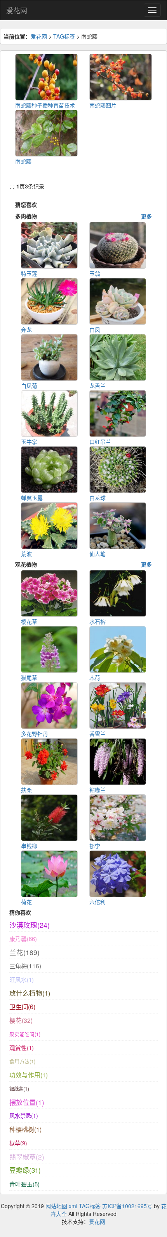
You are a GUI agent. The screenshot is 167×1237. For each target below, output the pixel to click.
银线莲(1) (19, 1088)
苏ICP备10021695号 (127, 1206)
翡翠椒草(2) (26, 1156)
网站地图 (56, 1206)
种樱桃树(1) (25, 1129)
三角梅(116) (25, 965)
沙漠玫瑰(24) (29, 925)
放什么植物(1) (29, 993)
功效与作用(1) (28, 1074)
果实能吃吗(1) (24, 1034)
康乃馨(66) (23, 938)
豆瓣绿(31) (25, 1170)
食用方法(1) (22, 1061)
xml (73, 1206)
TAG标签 (64, 36)
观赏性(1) (21, 1047)
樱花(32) (21, 1020)
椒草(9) (18, 1143)
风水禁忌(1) (23, 1115)
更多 (146, 216)
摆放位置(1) (26, 1102)
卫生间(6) (22, 1006)
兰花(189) (24, 952)
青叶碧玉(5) (24, 1184)
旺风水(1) (21, 979)
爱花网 (16, 10)
